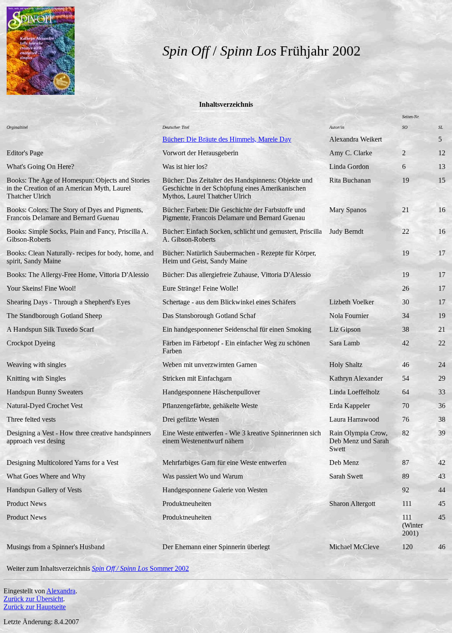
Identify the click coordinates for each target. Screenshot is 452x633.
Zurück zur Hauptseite (35, 607)
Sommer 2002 (140, 568)
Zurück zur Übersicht (33, 599)
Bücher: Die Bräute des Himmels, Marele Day (226, 139)
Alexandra (60, 591)
